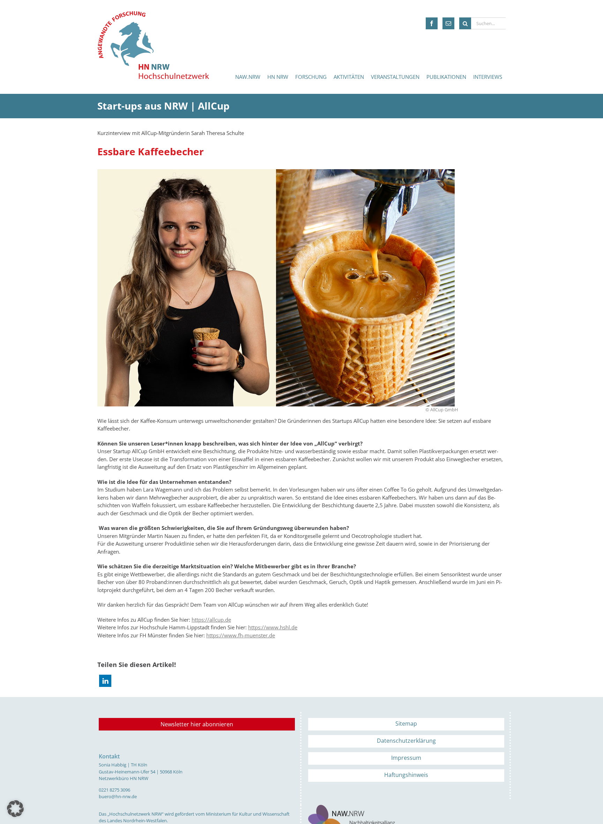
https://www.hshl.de (272, 627)
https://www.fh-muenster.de (240, 635)
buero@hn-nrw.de (118, 796)
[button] (105, 681)
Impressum (406, 758)
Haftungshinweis (406, 775)
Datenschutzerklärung (406, 740)
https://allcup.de (211, 619)
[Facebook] (432, 23)
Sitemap (406, 723)
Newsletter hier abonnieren (197, 724)
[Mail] (448, 23)
